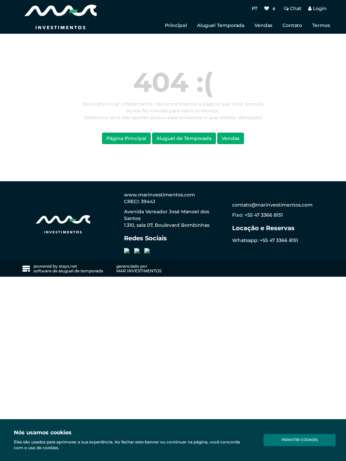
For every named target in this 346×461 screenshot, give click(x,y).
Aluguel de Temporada (184, 138)
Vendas (263, 25)
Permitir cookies (299, 439)
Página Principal (126, 138)
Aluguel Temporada (220, 25)
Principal (176, 25)
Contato (292, 25)
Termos (321, 25)
